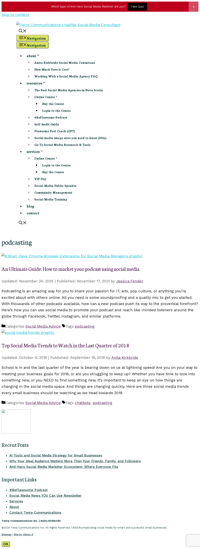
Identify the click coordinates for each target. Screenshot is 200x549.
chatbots (82, 403)
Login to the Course (56, 110)
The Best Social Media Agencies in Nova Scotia (68, 90)
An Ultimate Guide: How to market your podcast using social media (70, 268)
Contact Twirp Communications (35, 512)
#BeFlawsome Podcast (50, 117)
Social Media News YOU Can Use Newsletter (45, 496)
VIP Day (40, 179)
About (14, 507)
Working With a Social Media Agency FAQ (66, 76)
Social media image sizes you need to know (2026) (70, 138)
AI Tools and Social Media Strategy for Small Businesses (55, 455)
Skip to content (15, 14)
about (31, 55)
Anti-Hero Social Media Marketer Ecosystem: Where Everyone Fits (63, 467)
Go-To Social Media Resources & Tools (62, 145)
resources (34, 82)
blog (30, 205)
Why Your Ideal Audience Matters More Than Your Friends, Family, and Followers (75, 461)
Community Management (53, 192)
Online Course (44, 97)
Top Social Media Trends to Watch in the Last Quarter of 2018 (65, 345)
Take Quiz (137, 6)
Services (16, 501)
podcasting (85, 326)
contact (33, 212)
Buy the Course (53, 104)
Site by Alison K (23, 534)
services (33, 151)
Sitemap (7, 534)
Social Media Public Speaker (55, 186)
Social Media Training (50, 199)
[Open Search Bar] (22, 31)
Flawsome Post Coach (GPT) (54, 131)
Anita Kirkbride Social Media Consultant (64, 62)
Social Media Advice (43, 326)
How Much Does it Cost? (51, 69)
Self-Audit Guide (46, 124)
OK (5, 544)
